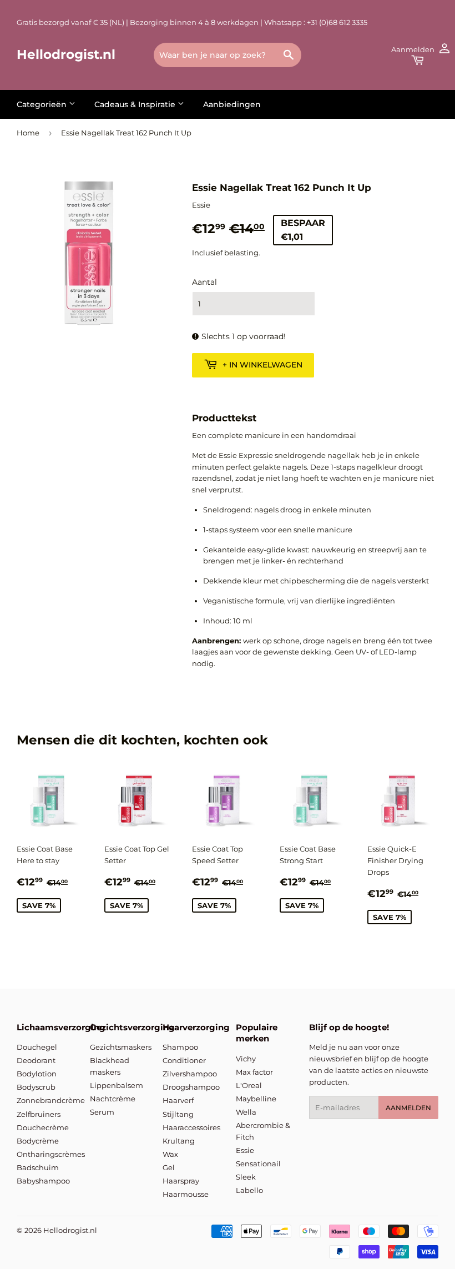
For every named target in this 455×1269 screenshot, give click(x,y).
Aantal (204, 282)
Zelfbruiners (38, 1114)
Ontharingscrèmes (51, 1154)
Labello (249, 1190)
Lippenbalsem (116, 1085)
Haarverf (178, 1100)
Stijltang (178, 1114)
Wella (246, 1111)
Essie (245, 1150)
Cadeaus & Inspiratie (136, 104)
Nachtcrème (112, 1098)
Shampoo (180, 1047)
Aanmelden (408, 1108)
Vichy (246, 1058)
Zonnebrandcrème (51, 1100)
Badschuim (38, 1167)
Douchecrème (43, 1127)
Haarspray (181, 1180)
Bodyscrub (36, 1086)
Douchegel (37, 1047)
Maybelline (256, 1098)
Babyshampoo (43, 1180)
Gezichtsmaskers (120, 1047)
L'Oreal (249, 1085)
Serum (102, 1111)
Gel (169, 1167)
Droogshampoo (191, 1086)
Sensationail (258, 1163)
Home (28, 132)
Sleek (246, 1176)
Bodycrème (38, 1140)
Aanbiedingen (232, 104)
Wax (170, 1154)
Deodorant (36, 1060)
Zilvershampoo (190, 1073)
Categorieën (43, 104)
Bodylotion (37, 1073)
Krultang (179, 1140)
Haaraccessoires (191, 1127)
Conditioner (184, 1060)
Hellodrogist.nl (66, 54)
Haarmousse (186, 1194)
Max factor (254, 1071)
